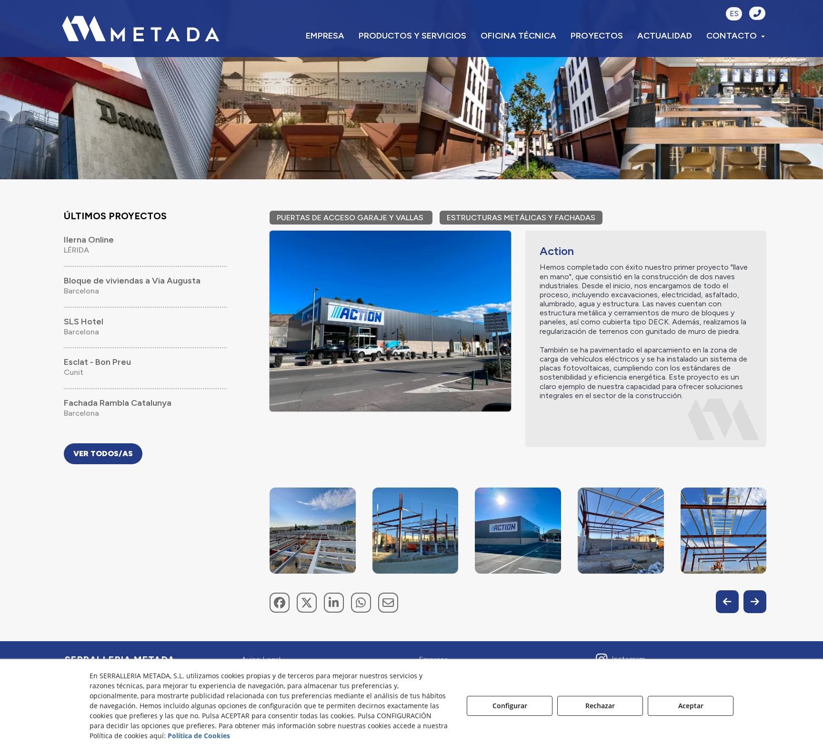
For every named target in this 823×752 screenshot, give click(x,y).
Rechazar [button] (600, 705)
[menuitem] (325, 36)
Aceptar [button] (690, 705)
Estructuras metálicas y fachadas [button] (521, 217)
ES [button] (734, 13)
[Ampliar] (313, 531)
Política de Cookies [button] (199, 735)
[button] (141, 28)
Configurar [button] (509, 705)
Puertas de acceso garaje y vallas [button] (351, 217)
